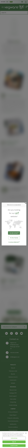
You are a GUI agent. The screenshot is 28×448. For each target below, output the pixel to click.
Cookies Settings (14, 438)
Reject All (14, 441)
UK (16, 205)
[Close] (25, 433)
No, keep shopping (14, 237)
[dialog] (14, 224)
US (16, 213)
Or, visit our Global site (13, 242)
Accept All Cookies (14, 445)
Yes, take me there (14, 233)
